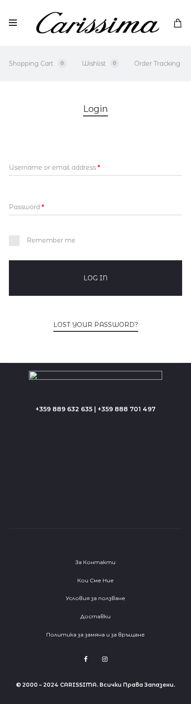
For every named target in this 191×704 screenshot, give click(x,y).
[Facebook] (86, 659)
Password (26, 207)
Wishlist (99, 64)
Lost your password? (95, 325)
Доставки (95, 616)
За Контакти (95, 562)
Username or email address (54, 167)
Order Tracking (157, 64)
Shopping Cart (36, 64)
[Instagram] (104, 659)
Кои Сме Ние (95, 580)
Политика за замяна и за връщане (95, 634)
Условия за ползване (95, 598)
